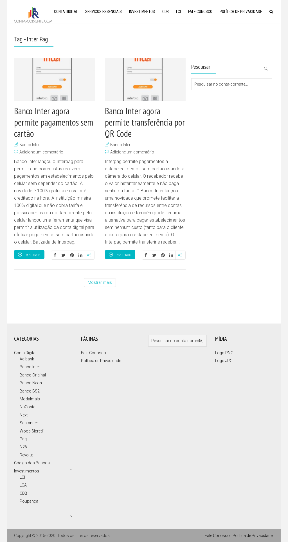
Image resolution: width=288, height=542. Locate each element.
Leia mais (32, 254)
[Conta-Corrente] (33, 14)
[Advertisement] (219, 112)
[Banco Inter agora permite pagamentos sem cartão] (54, 79)
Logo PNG (224, 353)
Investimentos (142, 11)
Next (24, 415)
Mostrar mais (100, 282)
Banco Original (33, 375)
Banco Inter (29, 144)
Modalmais (30, 399)
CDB (165, 11)
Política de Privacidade (241, 11)
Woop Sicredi (32, 431)
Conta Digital (66, 11)
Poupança (29, 501)
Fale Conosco (200, 11)
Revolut (26, 455)
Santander (29, 423)
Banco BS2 (30, 391)
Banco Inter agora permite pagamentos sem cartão (53, 122)
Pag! (24, 439)
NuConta (27, 407)
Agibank (27, 359)
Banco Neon (31, 383)
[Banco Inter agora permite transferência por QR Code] (145, 79)
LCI (178, 11)
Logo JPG (224, 360)
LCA (23, 485)
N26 (23, 447)
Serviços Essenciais (103, 11)
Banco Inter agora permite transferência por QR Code (145, 122)
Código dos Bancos (32, 463)
